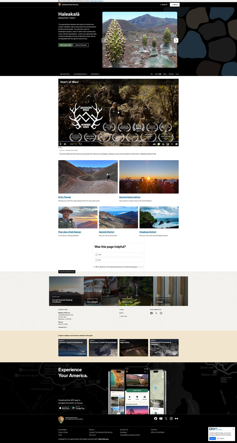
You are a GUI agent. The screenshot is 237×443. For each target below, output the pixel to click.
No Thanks (220, 438)
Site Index (124, 316)
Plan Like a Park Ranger (69, 232)
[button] (176, 40)
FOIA (60, 435)
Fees (177, 74)
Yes (100, 254)
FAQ (122, 313)
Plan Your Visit (64, 74)
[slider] (118, 141)
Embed (60, 147)
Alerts (157, 74)
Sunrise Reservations (129, 197)
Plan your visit (65, 45)
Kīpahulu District (148, 232)
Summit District (106, 232)
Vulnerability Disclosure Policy (130, 435)
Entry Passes (64, 197)
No (100, 260)
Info (152, 74)
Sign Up (212, 438)
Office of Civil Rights (157, 432)
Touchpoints (134, 267)
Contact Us (62, 327)
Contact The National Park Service (100, 432)
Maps (164, 74)
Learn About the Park (80, 74)
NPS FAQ (92, 435)
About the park (81, 45)
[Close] (233, 429)
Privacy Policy (63, 432)
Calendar (171, 74)
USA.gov (154, 429)
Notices (91, 429)
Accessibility (62, 429)
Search (164, 5)
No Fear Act (124, 429)
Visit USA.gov (103, 439)
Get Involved (94, 74)
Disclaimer (123, 432)
